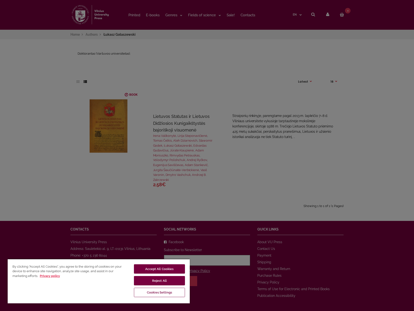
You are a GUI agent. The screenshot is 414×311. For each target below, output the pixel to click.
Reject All (159, 280)
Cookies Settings (159, 292)
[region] (99, 281)
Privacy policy (50, 276)
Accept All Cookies (159, 269)
